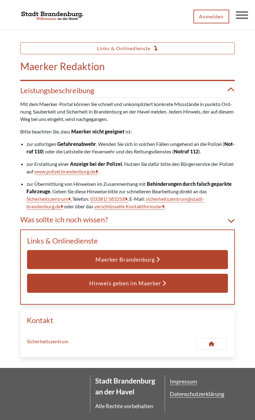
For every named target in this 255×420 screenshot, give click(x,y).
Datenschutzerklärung (197, 393)
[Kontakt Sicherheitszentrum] (211, 344)
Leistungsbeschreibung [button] (57, 90)
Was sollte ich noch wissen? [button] (64, 219)
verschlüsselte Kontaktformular (128, 206)
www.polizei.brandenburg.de (64, 171)
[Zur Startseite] (52, 15)
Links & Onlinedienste (124, 48)
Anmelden (211, 16)
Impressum (183, 381)
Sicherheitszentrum (47, 199)
